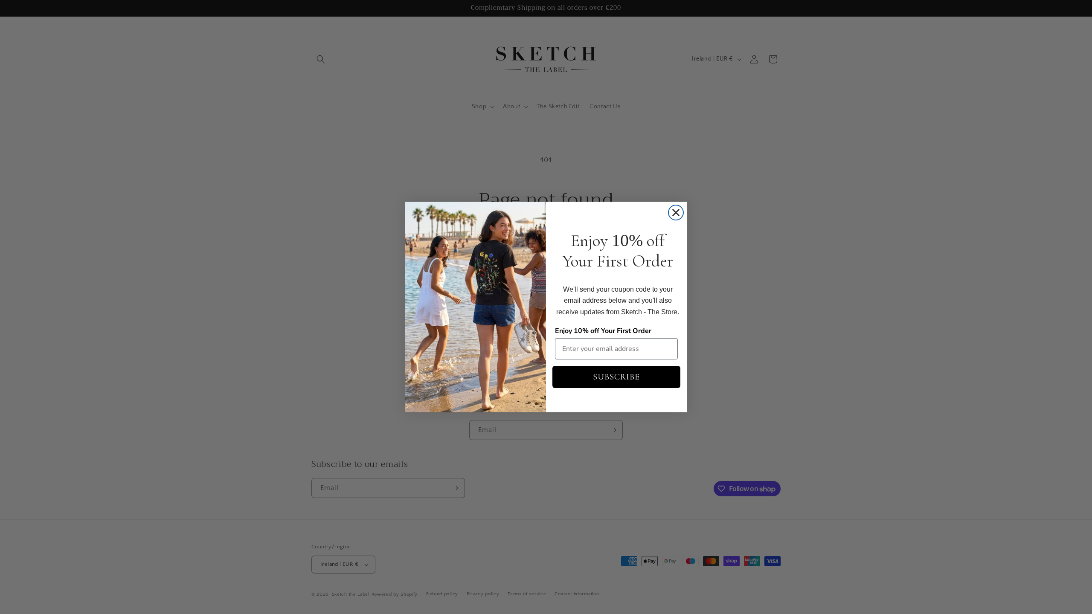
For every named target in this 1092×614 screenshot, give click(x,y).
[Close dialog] (675, 212)
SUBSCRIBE (616, 377)
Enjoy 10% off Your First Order (603, 331)
